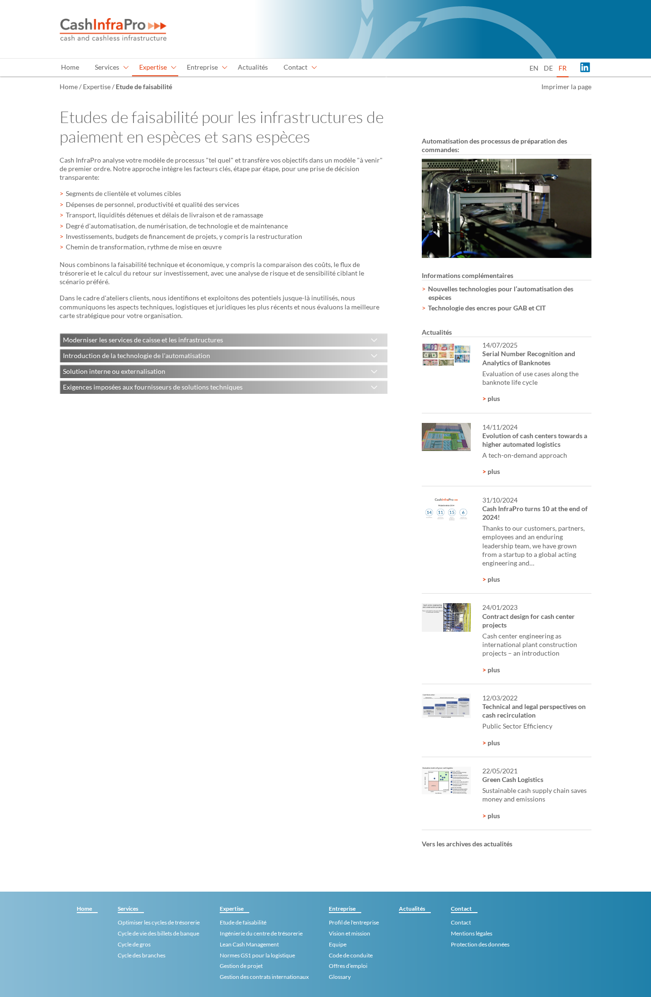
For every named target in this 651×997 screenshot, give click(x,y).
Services (107, 67)
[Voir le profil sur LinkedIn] (585, 67)
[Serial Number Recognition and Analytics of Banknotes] (446, 355)
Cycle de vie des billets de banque (158, 933)
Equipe (337, 944)
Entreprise (202, 67)
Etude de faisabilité (243, 922)
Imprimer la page (566, 86)
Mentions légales (471, 933)
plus (493, 398)
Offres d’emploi (348, 965)
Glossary (340, 976)
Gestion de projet (241, 965)
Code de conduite (351, 955)
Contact (295, 67)
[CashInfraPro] (113, 29)
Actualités (253, 67)
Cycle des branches (141, 955)
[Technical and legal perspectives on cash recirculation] (446, 706)
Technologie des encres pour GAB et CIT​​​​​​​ (487, 308)
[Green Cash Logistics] (446, 781)
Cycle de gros (134, 944)
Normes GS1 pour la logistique (257, 955)
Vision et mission (349, 933)
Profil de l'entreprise (354, 922)
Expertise (153, 67)
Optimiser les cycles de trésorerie (159, 922)
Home (70, 67)
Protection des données (480, 944)
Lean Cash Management (249, 944)
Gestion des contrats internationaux (264, 976)
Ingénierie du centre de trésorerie (261, 933)
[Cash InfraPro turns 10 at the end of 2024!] (446, 510)
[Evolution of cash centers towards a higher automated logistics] (446, 437)
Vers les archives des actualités (467, 844)
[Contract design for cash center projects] (446, 617)
